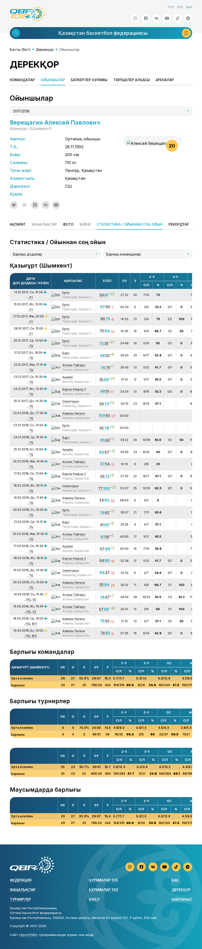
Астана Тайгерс (73, 365)
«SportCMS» (28, 935)
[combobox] (101, 111)
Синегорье (70, 401)
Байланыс (182, 899)
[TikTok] (178, 18)
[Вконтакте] (156, 18)
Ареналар (165, 80)
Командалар (22, 80)
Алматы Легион (73, 413)
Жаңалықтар (22, 890)
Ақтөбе (67, 377)
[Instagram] (135, 18)
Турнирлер (20, 899)
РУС (171, 7)
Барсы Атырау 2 (74, 389)
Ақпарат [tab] (18, 224)
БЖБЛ (94, 899)
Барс (66, 353)
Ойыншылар (53, 80)
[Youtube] (167, 18)
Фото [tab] (68, 224)
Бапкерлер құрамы (89, 80)
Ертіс (66, 292)
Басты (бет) (20, 49)
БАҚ (175, 880)
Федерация (21, 880)
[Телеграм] (188, 18)
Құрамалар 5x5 (103, 880)
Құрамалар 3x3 (103, 890)
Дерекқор (45, 49)
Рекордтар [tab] (178, 224)
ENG (180, 7)
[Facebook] (146, 18)
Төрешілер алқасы (131, 80)
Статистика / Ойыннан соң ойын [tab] (130, 224)
